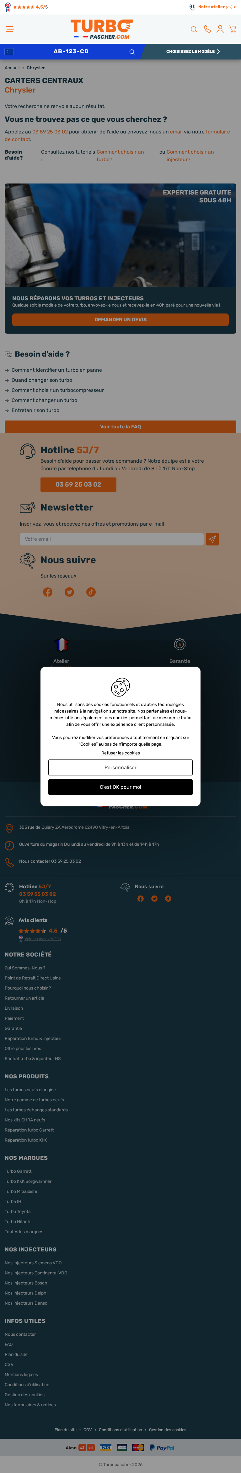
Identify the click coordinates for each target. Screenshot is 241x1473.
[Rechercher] (194, 29)
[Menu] (10, 29)
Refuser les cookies (120, 753)
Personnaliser (120, 767)
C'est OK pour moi (120, 787)
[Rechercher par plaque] (132, 51)
